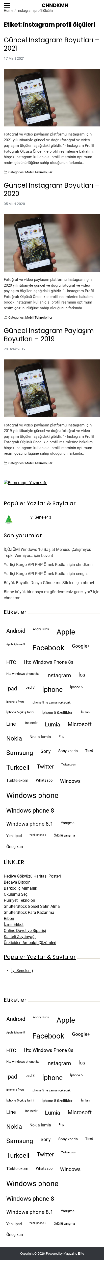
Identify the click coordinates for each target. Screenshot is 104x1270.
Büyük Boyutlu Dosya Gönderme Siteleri (39, 582)
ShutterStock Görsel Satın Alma (32, 906)
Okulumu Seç (16, 894)
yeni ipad (14, 835)
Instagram (58, 675)
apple (66, 632)
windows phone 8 (30, 810)
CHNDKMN (55, 5)
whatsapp (44, 780)
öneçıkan (14, 846)
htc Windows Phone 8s (48, 662)
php (61, 736)
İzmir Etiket (13, 924)
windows (70, 781)
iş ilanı (85, 712)
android (15, 630)
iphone (52, 690)
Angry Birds (41, 629)
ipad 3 (29, 687)
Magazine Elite (73, 1253)
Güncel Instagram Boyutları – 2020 (51, 189)
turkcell (17, 767)
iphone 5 (76, 687)
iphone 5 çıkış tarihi (20, 712)
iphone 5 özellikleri (57, 712)
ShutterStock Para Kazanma (29, 912)
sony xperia (68, 751)
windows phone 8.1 (29, 824)
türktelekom (17, 780)
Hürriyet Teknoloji (19, 900)
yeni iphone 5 (37, 835)
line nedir (30, 723)
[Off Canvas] (7, 5)
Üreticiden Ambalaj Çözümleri (30, 942)
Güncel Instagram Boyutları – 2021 (51, 44)
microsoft (80, 724)
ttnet (89, 750)
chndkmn (84, 564)
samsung (19, 752)
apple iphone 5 (15, 644)
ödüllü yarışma (64, 835)
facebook (48, 648)
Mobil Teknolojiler (39, 172)
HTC (11, 662)
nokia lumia (40, 736)
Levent (47, 555)
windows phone (32, 795)
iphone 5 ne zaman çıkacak (51, 702)
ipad (11, 688)
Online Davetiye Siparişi (25, 930)
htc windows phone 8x (22, 674)
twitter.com (68, 764)
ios (82, 675)
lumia (52, 724)
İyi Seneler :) (40, 517)
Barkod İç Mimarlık (20, 888)
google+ (81, 646)
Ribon (9, 918)
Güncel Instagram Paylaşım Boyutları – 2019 (49, 335)
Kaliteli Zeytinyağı (20, 936)
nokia (14, 738)
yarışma (67, 823)
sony (46, 751)
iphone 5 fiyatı (15, 702)
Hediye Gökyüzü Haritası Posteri (32, 876)
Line (11, 724)
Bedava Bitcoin (17, 882)
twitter (45, 766)
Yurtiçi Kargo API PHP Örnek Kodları (36, 564)
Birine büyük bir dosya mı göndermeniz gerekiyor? (48, 591)
